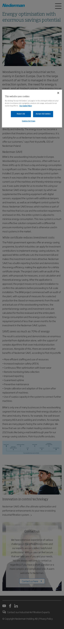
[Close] (58, 93)
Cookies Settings (28, 121)
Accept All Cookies (43, 114)
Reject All (21, 114)
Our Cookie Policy (25, 106)
